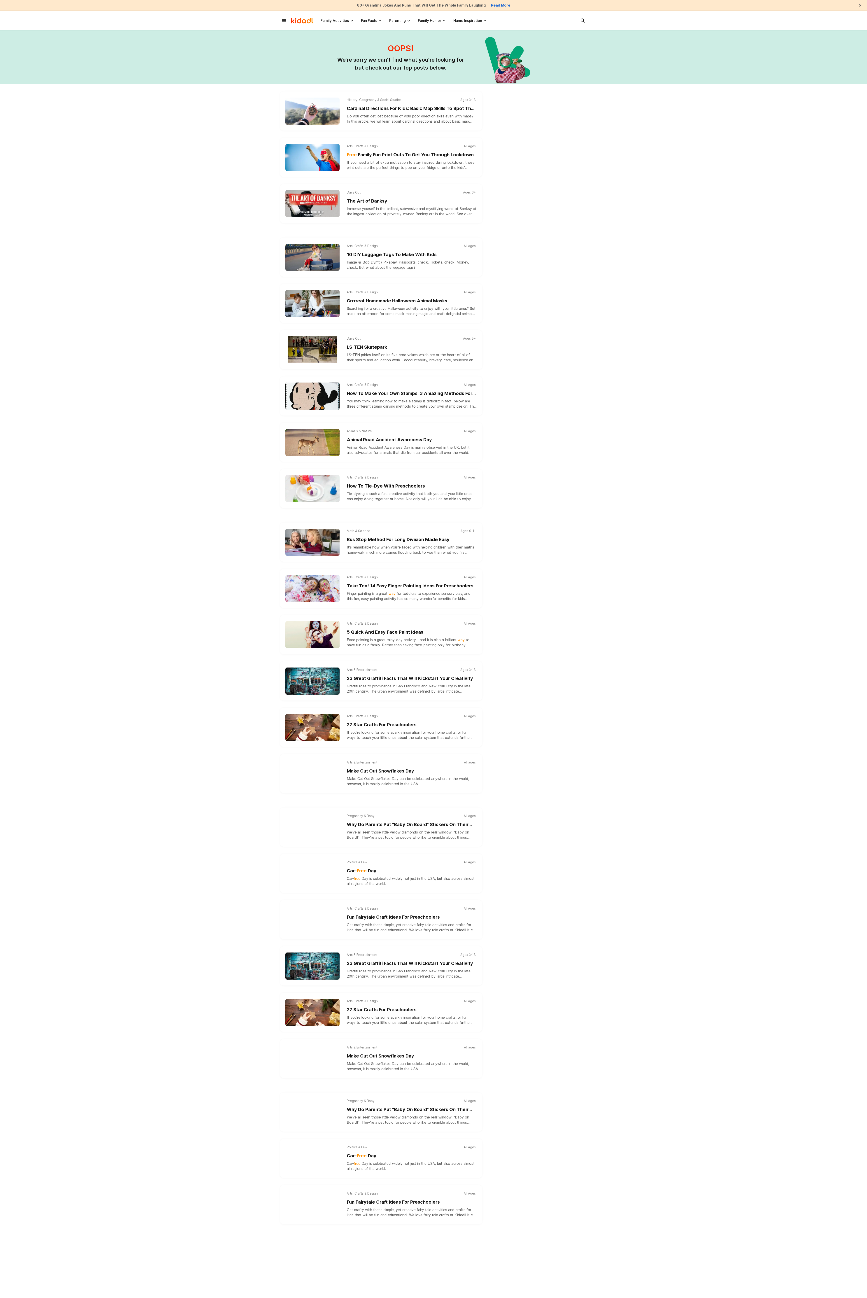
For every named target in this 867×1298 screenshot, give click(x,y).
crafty (359, 924)
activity (408, 493)
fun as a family (368, 645)
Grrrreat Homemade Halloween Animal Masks (397, 300)
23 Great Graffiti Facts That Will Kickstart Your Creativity (410, 678)
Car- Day (361, 870)
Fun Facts (369, 20)
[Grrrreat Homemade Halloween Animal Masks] (312, 303)
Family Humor (429, 20)
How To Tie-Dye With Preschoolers (386, 486)
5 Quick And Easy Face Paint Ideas (385, 632)
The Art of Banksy (367, 201)
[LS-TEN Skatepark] (312, 349)
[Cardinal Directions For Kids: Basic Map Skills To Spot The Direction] (312, 111)
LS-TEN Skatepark (367, 347)
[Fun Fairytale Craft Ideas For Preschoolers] (312, 919)
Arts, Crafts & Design (362, 146)
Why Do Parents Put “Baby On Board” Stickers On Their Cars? (407, 825)
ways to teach (359, 737)
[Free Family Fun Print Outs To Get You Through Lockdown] (312, 157)
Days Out (354, 192)
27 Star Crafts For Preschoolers (382, 724)
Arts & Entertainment (362, 670)
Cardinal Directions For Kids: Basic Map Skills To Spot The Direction (410, 109)
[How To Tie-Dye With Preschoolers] (312, 488)
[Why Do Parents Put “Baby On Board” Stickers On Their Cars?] (312, 827)
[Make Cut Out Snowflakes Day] (312, 773)
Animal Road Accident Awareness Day (389, 439)
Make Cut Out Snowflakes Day (380, 771)
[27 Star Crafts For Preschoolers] (312, 727)
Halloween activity (403, 308)
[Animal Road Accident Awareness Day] (312, 442)
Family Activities (335, 20)
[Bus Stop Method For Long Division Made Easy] (312, 542)
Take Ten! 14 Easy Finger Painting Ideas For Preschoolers (410, 585)
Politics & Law (357, 862)
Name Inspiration (467, 20)
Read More (500, 5)
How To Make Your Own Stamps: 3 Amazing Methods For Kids (409, 394)
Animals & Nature (359, 431)
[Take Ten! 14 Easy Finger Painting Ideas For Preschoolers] (312, 588)
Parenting (397, 20)
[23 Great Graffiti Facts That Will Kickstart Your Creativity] (312, 681)
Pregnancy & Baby (361, 816)
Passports (407, 262)
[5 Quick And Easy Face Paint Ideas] (312, 634)
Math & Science (358, 531)
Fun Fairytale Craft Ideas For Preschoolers (393, 917)
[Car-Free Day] (312, 873)
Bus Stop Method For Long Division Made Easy (398, 539)
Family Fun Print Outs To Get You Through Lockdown (410, 154)
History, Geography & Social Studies (374, 100)
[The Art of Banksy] (312, 203)
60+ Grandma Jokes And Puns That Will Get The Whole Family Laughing (421, 5)
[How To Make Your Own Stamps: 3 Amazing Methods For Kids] (312, 396)
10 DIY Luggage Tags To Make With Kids (392, 254)
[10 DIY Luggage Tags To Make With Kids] (312, 257)
